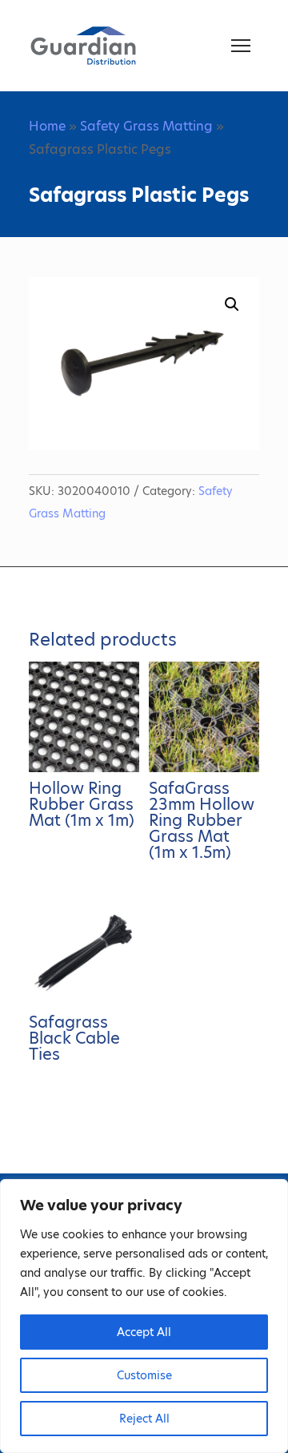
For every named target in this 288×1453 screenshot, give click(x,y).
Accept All (144, 1332)
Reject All (144, 1419)
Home (47, 126)
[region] (144, 1316)
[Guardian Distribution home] (83, 45)
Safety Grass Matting (146, 126)
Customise (144, 1375)
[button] (232, 304)
